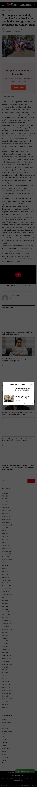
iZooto (31, 403)
